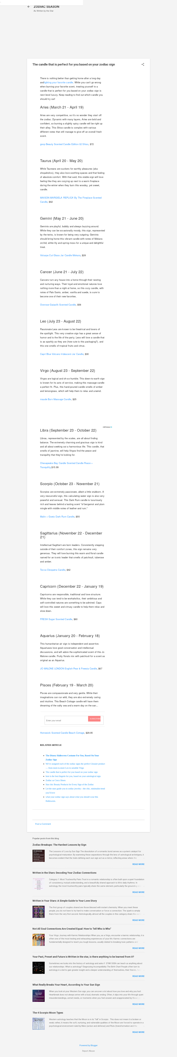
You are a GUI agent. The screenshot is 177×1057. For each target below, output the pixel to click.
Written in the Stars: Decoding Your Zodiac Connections (64, 872)
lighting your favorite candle (58, 82)
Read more (138, 864)
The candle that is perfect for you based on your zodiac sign (72, 772)
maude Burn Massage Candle (55, 399)
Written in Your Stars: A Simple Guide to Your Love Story (64, 900)
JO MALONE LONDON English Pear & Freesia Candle (68, 668)
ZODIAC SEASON (46, 7)
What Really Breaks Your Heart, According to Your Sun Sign (66, 984)
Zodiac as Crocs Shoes (56, 780)
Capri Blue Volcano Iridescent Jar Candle (62, 354)
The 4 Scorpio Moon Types (47, 1012)
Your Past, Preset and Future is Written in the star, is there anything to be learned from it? (83, 956)
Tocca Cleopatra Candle (52, 569)
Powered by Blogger (89, 1045)
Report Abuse (88, 1051)
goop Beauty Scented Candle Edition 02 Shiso (64, 144)
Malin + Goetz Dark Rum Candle (57, 516)
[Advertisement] (88, 38)
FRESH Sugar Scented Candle (56, 619)
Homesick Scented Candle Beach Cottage (62, 732)
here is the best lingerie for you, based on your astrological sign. (73, 776)
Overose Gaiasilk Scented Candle (58, 304)
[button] (143, 65)
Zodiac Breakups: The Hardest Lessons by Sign (59, 844)
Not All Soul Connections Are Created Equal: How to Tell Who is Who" (71, 928)
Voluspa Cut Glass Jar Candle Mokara (60, 255)
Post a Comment (43, 824)
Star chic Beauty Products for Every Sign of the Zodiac (70, 784)
